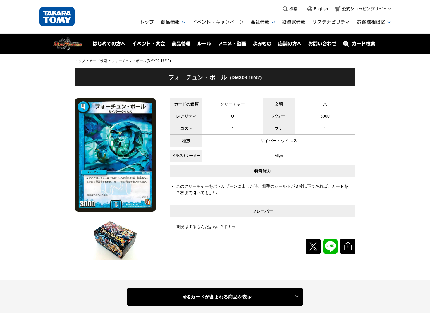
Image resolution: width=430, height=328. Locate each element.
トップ (80, 61)
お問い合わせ (322, 43)
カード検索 (98, 61)
